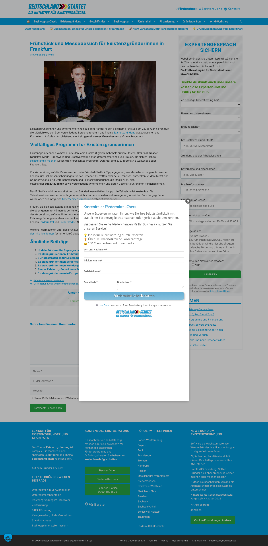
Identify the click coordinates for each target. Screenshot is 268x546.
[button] (8, 538)
